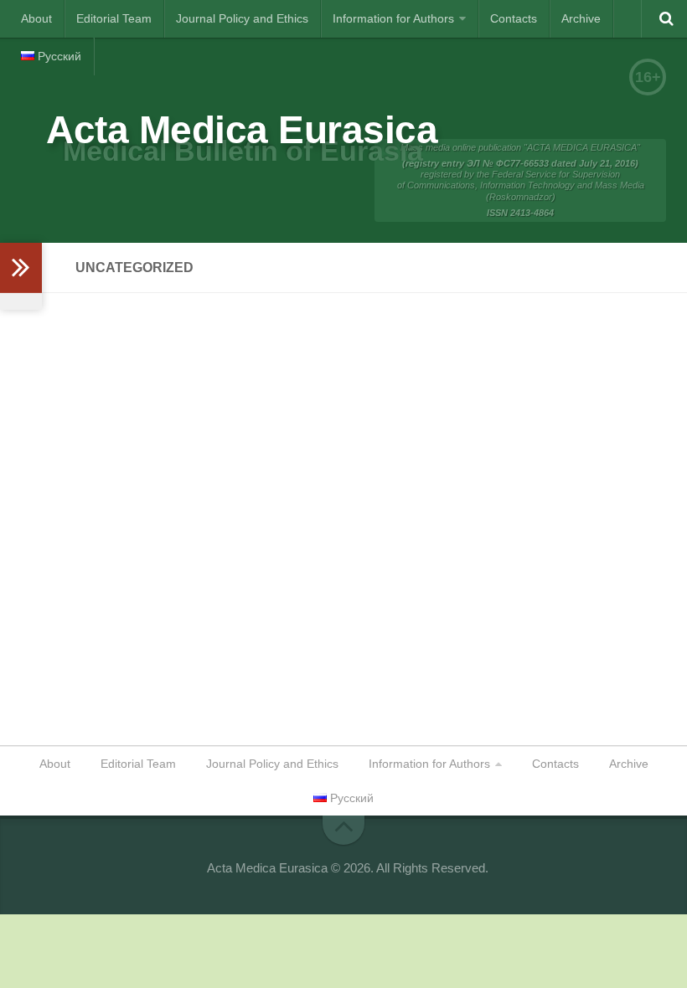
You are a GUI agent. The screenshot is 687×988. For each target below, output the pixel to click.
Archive (581, 18)
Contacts (513, 18)
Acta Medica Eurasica (241, 130)
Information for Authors (393, 18)
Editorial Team (114, 18)
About (36, 18)
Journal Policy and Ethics (242, 18)
